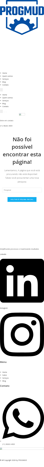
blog (4, 82)
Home (4, 73)
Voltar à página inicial (22, 199)
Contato (5, 85)
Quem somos (7, 76)
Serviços (5, 79)
